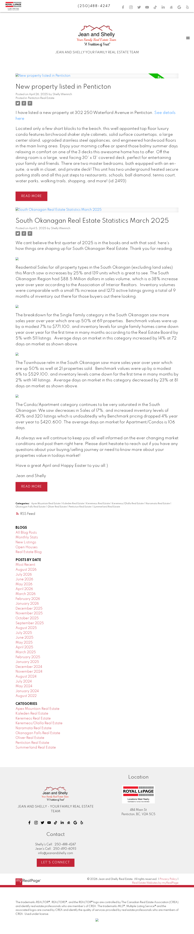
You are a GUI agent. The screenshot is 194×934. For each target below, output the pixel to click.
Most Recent (25, 564)
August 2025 (26, 628)
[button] (123, 7)
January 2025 (27, 662)
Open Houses (27, 547)
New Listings (26, 542)
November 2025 (29, 613)
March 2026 (26, 594)
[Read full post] (97, 78)
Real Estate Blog (29, 552)
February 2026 (28, 599)
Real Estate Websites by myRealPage (155, 883)
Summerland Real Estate (106, 507)
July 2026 (24, 574)
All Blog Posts (26, 532)
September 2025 (30, 623)
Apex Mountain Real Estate (46, 503)
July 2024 (24, 681)
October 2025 (27, 618)
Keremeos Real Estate (98, 503)
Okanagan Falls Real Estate (31, 507)
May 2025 (24, 642)
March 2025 (26, 652)
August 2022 (26, 696)
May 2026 (24, 584)
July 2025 (24, 633)
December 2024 (29, 667)
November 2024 (29, 671)
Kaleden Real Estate (74, 503)
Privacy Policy (168, 879)
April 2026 (24, 589)
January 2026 (27, 603)
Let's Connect (55, 862)
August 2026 (26, 569)
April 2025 (24, 647)
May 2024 (24, 686)
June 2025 (24, 637)
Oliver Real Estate (57, 507)
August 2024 (26, 676)
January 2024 (27, 691)
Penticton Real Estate (41, 98)
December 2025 (29, 608)
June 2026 (24, 579)
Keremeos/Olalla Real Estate (128, 503)
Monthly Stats (27, 537)
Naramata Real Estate (158, 503)
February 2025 (28, 657)
